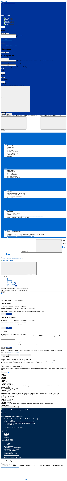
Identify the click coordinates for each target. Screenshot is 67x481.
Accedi (3, 27)
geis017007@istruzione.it (21, 422)
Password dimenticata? (6, 40)
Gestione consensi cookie (10, 453)
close (2, 130)
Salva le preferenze (13, 406)
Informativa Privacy (9, 446)
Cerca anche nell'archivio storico (11, 294)
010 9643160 (9, 420)
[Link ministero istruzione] (8, 3)
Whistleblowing (8, 452)
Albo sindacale (12, 285)
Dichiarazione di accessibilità (11, 449)
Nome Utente (19, 35)
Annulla (3, 114)
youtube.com (4, 372)
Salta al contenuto (5, 1)
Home (63, 240)
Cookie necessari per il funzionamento (11, 366)
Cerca (2, 292)
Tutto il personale (11, 284)
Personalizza (4, 355)
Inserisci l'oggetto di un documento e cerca (12, 288)
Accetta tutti (25, 355)
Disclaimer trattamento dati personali (10, 467)
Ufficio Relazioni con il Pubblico (12, 447)
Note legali (7, 444)
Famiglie (9, 281)
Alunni (9, 278)
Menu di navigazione (31, 274)
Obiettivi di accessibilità (10, 450)
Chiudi (2, 73)
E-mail (18, 60)
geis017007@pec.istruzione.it (21, 423)
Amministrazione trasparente (11, 455)
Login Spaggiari (42, 63)
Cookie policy (7, 443)
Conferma (8, 114)
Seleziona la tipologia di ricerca (9, 290)
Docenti (9, 280)
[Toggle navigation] (13, 122)
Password (18, 37)
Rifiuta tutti (14, 355)
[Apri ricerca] (53, 122)
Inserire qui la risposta (20, 342)
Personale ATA (11, 283)
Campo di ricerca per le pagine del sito (10, 251)
